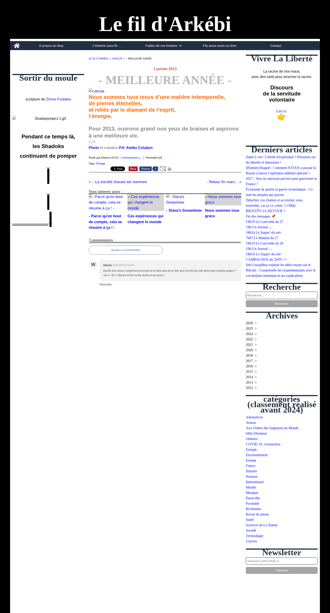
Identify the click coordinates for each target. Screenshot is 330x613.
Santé (250, 520)
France (250, 466)
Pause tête (253, 498)
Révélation (253, 509)
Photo (94, 148)
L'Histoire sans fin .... (107, 45)
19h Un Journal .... (259, 227)
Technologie (254, 536)
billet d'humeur (256, 433)
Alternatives (254, 417)
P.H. (122, 148)
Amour (117, 58)
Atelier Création (139, 148)
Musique (252, 493)
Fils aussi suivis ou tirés (219, 45)
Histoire (251, 471)
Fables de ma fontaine (161, 45)
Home (16, 42)
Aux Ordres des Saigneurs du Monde (272, 428)
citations (251, 439)
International (255, 482)
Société (251, 530)
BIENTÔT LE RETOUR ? (265, 211)
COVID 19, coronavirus (263, 444)
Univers (251, 541)
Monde (251, 487)
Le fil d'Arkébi (98, 58)
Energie (251, 449)
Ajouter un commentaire (125, 250)
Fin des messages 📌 (261, 216)
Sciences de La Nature (262, 525)
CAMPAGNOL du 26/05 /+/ (266, 259)
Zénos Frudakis (58, 99)
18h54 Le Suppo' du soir (263, 232)
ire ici (283, 111)
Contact (275, 45)
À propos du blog (51, 45)
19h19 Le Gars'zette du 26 (264, 243)
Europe (251, 460)
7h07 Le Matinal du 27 (262, 238)
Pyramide (252, 503)
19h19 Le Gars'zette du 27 (264, 222)
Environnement (257, 455)
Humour (252, 476)
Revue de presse (257, 514)
